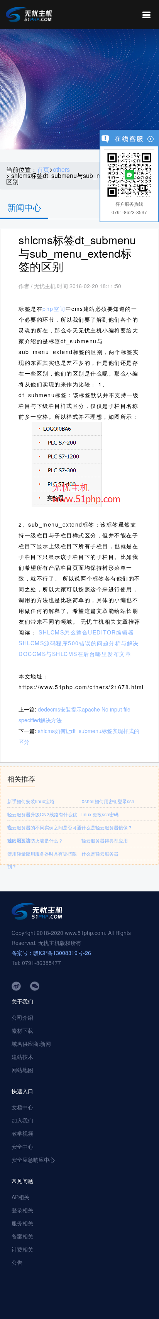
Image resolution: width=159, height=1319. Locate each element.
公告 (17, 1262)
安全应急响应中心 (33, 1159)
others (61, 169)
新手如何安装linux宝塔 (30, 801)
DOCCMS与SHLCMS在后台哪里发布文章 (75, 654)
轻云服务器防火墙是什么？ (35, 840)
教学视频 (22, 1133)
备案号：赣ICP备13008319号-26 (51, 953)
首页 (43, 169)
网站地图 (22, 1069)
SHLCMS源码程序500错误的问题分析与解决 (79, 643)
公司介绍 (22, 1017)
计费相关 (22, 1249)
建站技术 (22, 1056)
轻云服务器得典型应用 (104, 840)
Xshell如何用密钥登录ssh (107, 801)
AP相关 (20, 1197)
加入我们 (22, 1120)
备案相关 (22, 1236)
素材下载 (22, 1030)
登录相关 (22, 1210)
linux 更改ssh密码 (99, 814)
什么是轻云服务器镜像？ (106, 827)
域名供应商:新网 (31, 1043)
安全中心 (22, 1146)
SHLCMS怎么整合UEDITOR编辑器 (86, 632)
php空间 (54, 308)
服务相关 (22, 1223)
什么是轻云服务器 (99, 853)
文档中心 (22, 1107)
